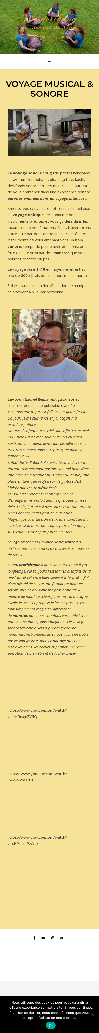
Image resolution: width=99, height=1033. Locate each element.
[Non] (92, 1014)
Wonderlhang (49, 18)
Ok (50, 1025)
